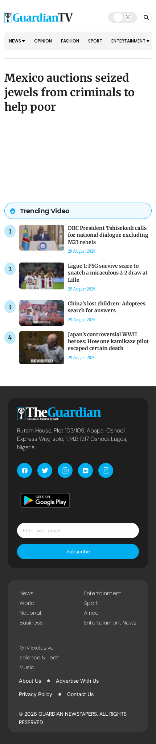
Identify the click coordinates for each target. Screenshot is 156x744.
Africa (91, 613)
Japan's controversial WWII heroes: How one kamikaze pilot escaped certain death (108, 341)
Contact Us (80, 694)
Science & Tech (39, 657)
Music (27, 667)
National (30, 613)
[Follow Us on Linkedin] (85, 470)
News (15, 41)
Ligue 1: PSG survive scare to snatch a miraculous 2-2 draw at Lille (108, 273)
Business (31, 622)
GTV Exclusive (37, 647)
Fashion (70, 41)
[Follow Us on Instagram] (65, 470)
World (27, 603)
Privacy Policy (35, 694)
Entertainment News (110, 622)
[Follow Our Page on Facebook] (24, 470)
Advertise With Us (77, 681)
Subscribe (78, 551)
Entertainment (129, 41)
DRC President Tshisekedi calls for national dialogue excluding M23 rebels (108, 235)
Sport (95, 41)
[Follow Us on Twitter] (44, 470)
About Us (30, 681)
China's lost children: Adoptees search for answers (106, 307)
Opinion (43, 41)
